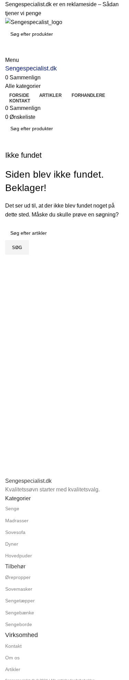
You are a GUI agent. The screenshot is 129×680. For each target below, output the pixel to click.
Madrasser (17, 520)
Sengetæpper (20, 600)
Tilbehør (15, 566)
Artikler (12, 669)
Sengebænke (19, 612)
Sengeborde (18, 624)
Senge (12, 508)
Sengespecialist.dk (31, 68)
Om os (12, 657)
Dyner (11, 544)
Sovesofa (15, 532)
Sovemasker (18, 589)
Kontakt (13, 646)
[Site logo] (33, 22)
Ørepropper (18, 577)
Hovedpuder (18, 555)
